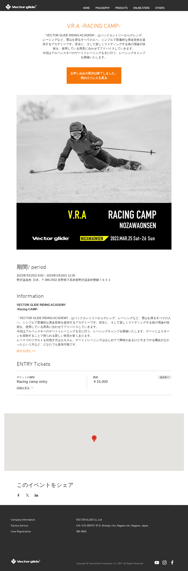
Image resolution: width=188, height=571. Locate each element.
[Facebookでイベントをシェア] (18, 495)
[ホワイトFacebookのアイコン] (172, 562)
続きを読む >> (26, 350)
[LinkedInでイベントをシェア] (36, 495)
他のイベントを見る (94, 78)
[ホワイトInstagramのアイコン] (164, 562)
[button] (121, 8)
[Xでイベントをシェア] (27, 495)
